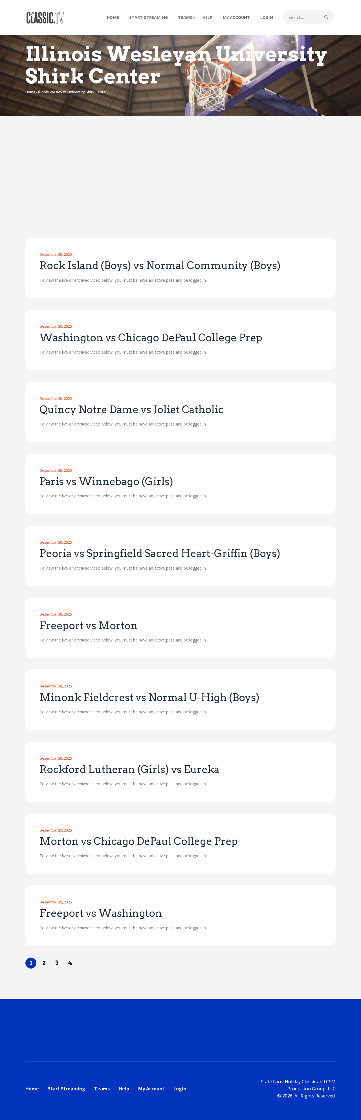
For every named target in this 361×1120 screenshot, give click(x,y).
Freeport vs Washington (100, 913)
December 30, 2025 (55, 254)
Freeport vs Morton (88, 625)
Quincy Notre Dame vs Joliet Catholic (131, 409)
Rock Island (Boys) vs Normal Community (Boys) (160, 265)
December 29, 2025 (55, 830)
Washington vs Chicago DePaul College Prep (150, 337)
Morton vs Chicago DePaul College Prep (138, 841)
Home (30, 91)
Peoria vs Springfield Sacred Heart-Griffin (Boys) (159, 553)
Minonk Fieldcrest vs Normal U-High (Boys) (149, 697)
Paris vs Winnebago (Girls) (106, 481)
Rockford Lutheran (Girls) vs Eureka (129, 769)
